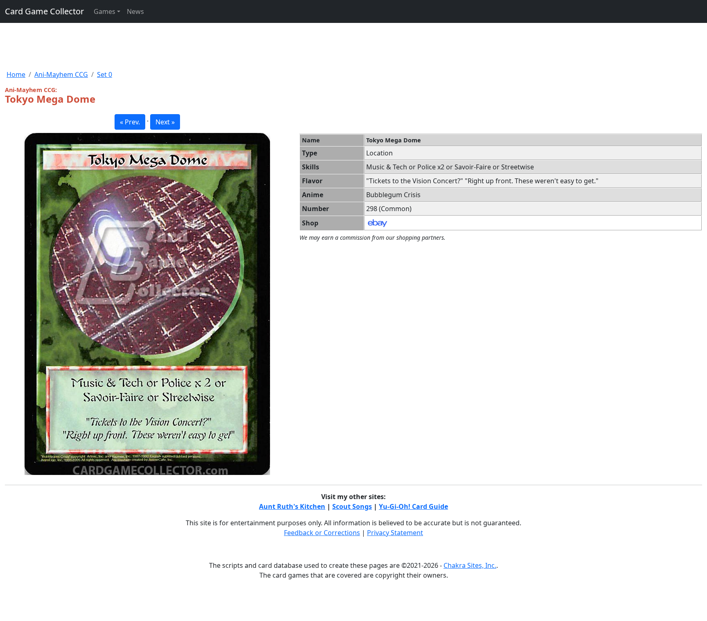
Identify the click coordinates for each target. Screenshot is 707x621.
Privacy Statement (395, 532)
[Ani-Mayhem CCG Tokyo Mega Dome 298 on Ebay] (377, 222)
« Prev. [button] (130, 121)
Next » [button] (165, 121)
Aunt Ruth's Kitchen (292, 506)
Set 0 (104, 74)
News (135, 11)
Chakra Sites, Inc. (470, 565)
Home (16, 74)
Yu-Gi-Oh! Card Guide (413, 506)
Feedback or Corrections (322, 532)
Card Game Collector (44, 11)
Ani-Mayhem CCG (61, 74)
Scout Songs (352, 506)
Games (104, 11)
